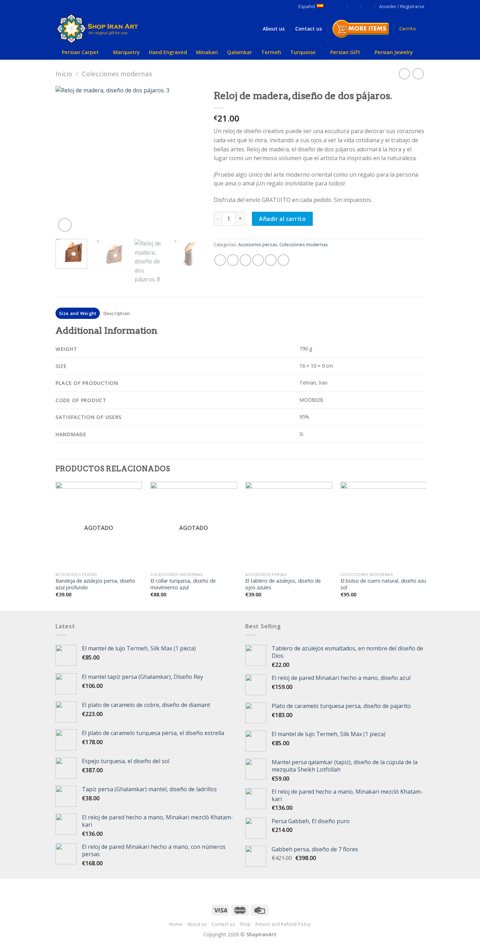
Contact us (223, 924)
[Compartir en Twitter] (233, 260)
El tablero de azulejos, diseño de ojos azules (283, 584)
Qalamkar (239, 52)
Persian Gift (345, 52)
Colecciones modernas (117, 73)
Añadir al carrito (282, 219)
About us (197, 924)
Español (306, 6)
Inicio (64, 73)
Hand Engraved (168, 52)
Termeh (271, 52)
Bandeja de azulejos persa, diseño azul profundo (95, 584)
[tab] (78, 313)
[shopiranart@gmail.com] (340, 6)
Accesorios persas (257, 244)
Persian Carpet (80, 52)
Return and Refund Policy (283, 924)
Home (175, 924)
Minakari (207, 52)
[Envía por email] (245, 260)
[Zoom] (65, 225)
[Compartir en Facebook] (220, 260)
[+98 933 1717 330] (368, 6)
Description (116, 313)
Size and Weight (78, 313)
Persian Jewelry (394, 52)
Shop (245, 924)
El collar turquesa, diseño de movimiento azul (183, 584)
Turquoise (303, 52)
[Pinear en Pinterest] (258, 260)
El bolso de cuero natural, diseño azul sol (383, 584)
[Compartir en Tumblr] (283, 260)
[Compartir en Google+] (271, 260)
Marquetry (126, 52)
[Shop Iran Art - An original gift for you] (103, 29)
